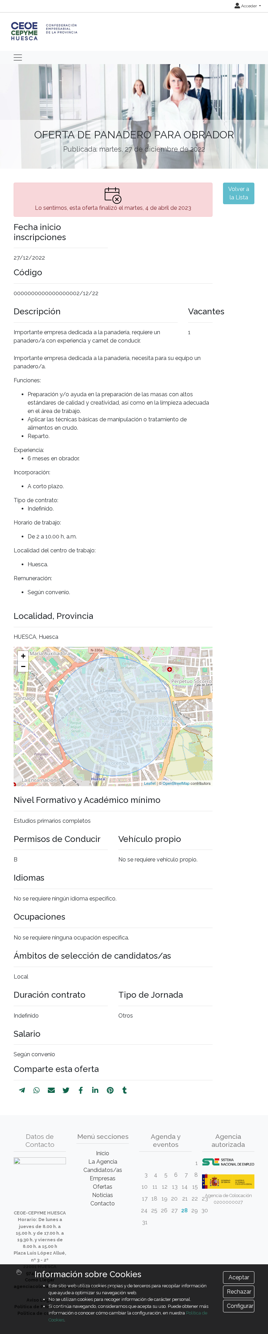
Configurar (240, 1306)
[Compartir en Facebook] (81, 1090)
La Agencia (102, 1161)
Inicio (102, 1153)
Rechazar (239, 1291)
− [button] (23, 666)
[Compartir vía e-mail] (51, 1090)
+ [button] (23, 656)
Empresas (103, 1178)
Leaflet (150, 783)
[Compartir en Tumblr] (124, 1090)
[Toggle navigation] (17, 57)
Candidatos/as (102, 1170)
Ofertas (102, 1186)
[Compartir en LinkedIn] (95, 1090)
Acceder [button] (249, 5)
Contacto (102, 1203)
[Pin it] (110, 1090)
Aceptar (239, 1277)
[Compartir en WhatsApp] (37, 1090)
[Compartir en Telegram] (22, 1090)
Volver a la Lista (238, 193)
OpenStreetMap (176, 783)
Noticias (102, 1195)
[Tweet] (65, 1090)
